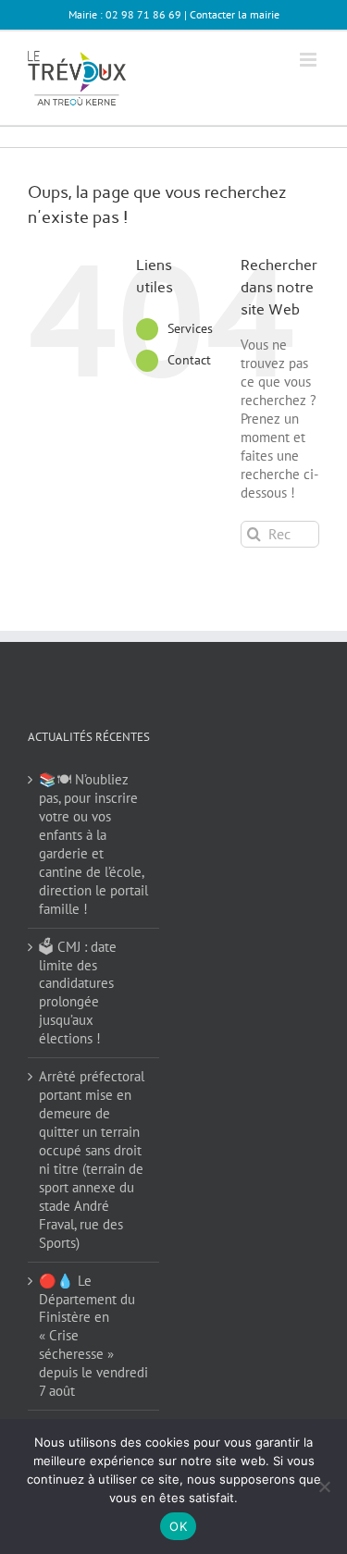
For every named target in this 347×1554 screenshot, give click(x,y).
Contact (189, 360)
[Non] (324, 1486)
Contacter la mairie (234, 14)
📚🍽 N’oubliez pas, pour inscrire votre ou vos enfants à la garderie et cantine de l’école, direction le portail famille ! (93, 844)
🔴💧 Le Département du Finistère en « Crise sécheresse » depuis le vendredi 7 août (93, 1336)
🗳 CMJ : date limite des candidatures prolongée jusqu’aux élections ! (78, 993)
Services (190, 328)
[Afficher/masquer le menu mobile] (309, 59)
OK (178, 1526)
